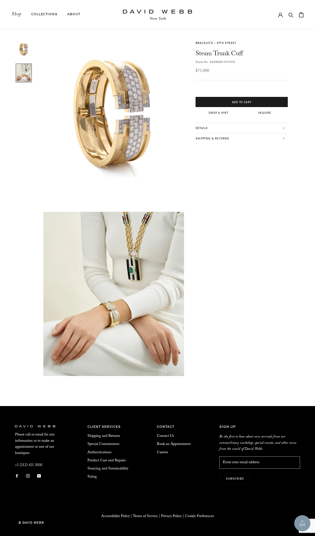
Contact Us (165, 436)
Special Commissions (103, 444)
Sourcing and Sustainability (107, 469)
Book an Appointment (174, 444)
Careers (162, 452)
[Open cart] (301, 14)
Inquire (264, 112)
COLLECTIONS (44, 14)
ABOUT (73, 14)
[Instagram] (28, 476)
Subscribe (235, 478)
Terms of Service (145, 516)
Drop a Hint (218, 112)
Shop (16, 14)
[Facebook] (17, 476)
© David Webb (31, 522)
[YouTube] (39, 476)
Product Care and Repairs (106, 461)
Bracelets (204, 42)
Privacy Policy (171, 516)
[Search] (290, 14)
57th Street (226, 42)
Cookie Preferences (199, 516)
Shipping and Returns (103, 436)
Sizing (92, 477)
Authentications (99, 452)
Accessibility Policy (115, 516)
